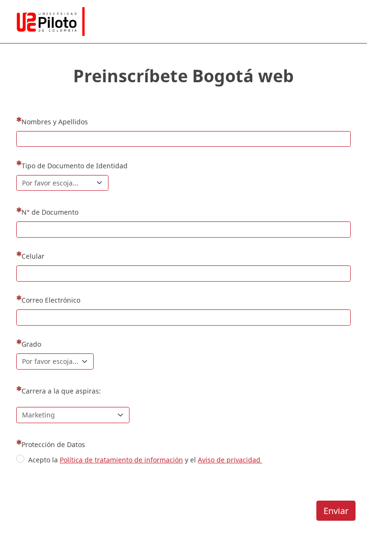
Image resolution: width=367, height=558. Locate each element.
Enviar (336, 510)
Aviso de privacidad (230, 459)
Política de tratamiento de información (121, 459)
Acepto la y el (145, 459)
